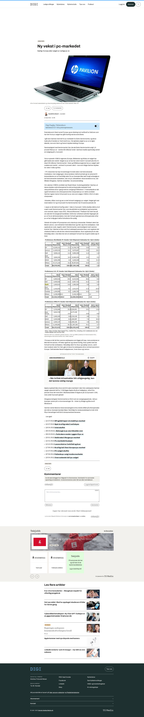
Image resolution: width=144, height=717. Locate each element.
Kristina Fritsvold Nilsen (38, 679)
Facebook (62, 680)
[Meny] (138, 4)
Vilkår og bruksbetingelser (96, 684)
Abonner (131, 4)
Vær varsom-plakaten (56, 692)
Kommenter (58, 108)
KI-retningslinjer (92, 687)
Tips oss (109, 669)
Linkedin (61, 684)
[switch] (96, 126)
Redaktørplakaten (73, 692)
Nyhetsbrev (91, 677)
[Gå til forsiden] (34, 4)
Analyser (41, 41)
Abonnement (35, 699)
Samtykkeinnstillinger (94, 680)
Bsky (60, 687)
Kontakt (33, 703)
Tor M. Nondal (35, 686)
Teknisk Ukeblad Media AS (45, 710)
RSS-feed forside (65, 677)
